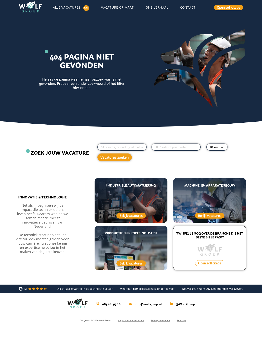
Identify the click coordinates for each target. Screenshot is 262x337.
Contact (187, 7)
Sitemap (181, 320)
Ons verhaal (157, 7)
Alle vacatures (66, 7)
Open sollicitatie (228, 7)
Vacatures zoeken (115, 157)
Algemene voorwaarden (131, 320)
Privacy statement (160, 320)
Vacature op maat (117, 7)
